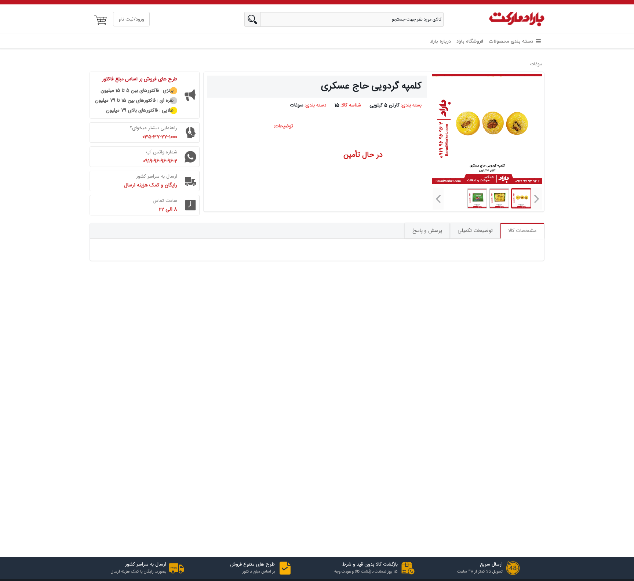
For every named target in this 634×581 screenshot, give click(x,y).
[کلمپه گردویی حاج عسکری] (499, 198)
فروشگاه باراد (469, 41)
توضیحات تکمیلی (475, 230)
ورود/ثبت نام (131, 19)
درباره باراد (440, 41)
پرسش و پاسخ (427, 230)
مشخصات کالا (522, 230)
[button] (536, 199)
